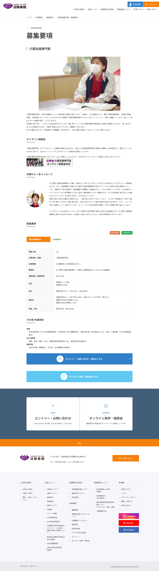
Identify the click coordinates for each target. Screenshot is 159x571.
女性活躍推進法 (52, 543)
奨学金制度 (76, 528)
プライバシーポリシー (129, 497)
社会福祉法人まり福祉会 (101, 496)
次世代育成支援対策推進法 (54, 548)
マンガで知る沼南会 (79, 532)
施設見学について (78, 493)
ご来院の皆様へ (79, 9)
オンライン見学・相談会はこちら (84, 376)
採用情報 (38, 17)
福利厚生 (75, 524)
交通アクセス (139, 9)
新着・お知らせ (126, 501)
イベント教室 (52, 513)
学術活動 (75, 497)
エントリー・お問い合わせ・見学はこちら (83, 358)
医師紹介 (50, 497)
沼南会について (52, 489)
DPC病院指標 (52, 517)
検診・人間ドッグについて (29, 498)
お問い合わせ (151, 9)
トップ (29, 17)
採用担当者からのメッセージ (81, 515)
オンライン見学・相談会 (81, 540)
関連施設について (124, 9)
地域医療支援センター (80, 489)
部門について (52, 505)
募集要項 (49, 17)
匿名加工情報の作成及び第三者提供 (56, 538)
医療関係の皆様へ (108, 9)
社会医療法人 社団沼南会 (103, 490)
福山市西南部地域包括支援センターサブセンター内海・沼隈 (105, 504)
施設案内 (50, 501)
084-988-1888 (60, 462)
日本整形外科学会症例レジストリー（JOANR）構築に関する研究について (56, 529)
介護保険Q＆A (101, 511)
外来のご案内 (27, 489)
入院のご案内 (27, 493)
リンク (123, 493)
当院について (93, 9)
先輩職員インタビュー (80, 520)
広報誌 (49, 509)
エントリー (76, 537)
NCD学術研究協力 (53, 521)
